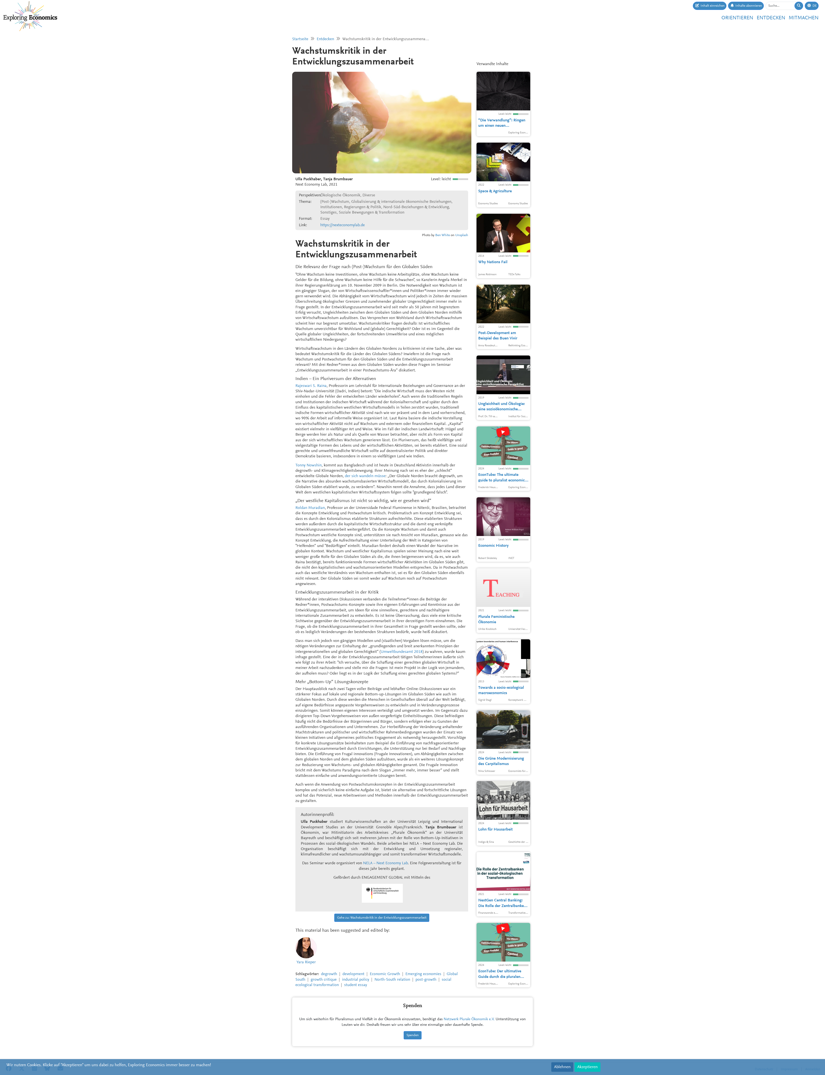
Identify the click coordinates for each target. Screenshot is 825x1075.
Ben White (442, 235)
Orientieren (737, 18)
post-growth (426, 980)
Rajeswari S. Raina (311, 386)
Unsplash (461, 235)
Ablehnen (562, 1067)
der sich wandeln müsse (365, 476)
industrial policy (355, 980)
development (353, 974)
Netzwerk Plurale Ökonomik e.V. (469, 1019)
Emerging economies (423, 974)
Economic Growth (385, 974)
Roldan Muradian (310, 508)
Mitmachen (804, 18)
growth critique (324, 980)
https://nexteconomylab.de (342, 225)
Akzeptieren (587, 1067)
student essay (355, 985)
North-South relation (392, 980)
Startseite (300, 39)
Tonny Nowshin (308, 465)
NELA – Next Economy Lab (385, 863)
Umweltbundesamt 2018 (402, 652)
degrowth (329, 974)
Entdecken (771, 18)
